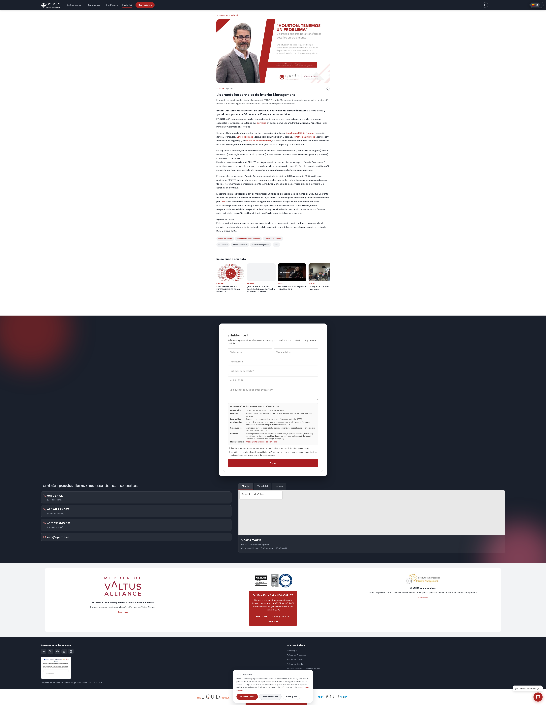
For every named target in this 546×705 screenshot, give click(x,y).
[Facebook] (71, 651)
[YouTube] (57, 651)
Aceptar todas (247, 696)
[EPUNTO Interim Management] (51, 5)
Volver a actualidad (228, 15)
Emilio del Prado (245, 136)
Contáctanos (145, 5)
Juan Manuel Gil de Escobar (300, 132)
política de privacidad (257, 452)
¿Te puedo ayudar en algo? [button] (527, 688)
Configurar (291, 696)
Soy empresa (94, 5)
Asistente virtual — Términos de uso (303, 668)
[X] (50, 651)
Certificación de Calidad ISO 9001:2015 (273, 595)
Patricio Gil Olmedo (305, 136)
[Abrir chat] (538, 697)
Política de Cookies (296, 659)
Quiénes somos (74, 5)
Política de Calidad (295, 664)
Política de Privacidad (297, 655)
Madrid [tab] (245, 486)
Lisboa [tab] (279, 486)
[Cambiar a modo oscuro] (485, 5)
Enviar (273, 463)
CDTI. (224, 201)
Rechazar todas (270, 696)
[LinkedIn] (43, 651)
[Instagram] (64, 651)
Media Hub (127, 5)
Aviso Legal (292, 650)
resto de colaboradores (258, 140)
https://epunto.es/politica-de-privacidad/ (261, 442)
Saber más (123, 612)
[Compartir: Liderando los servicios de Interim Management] (327, 88)
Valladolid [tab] (262, 486)
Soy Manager (112, 5)
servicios (261, 122)
